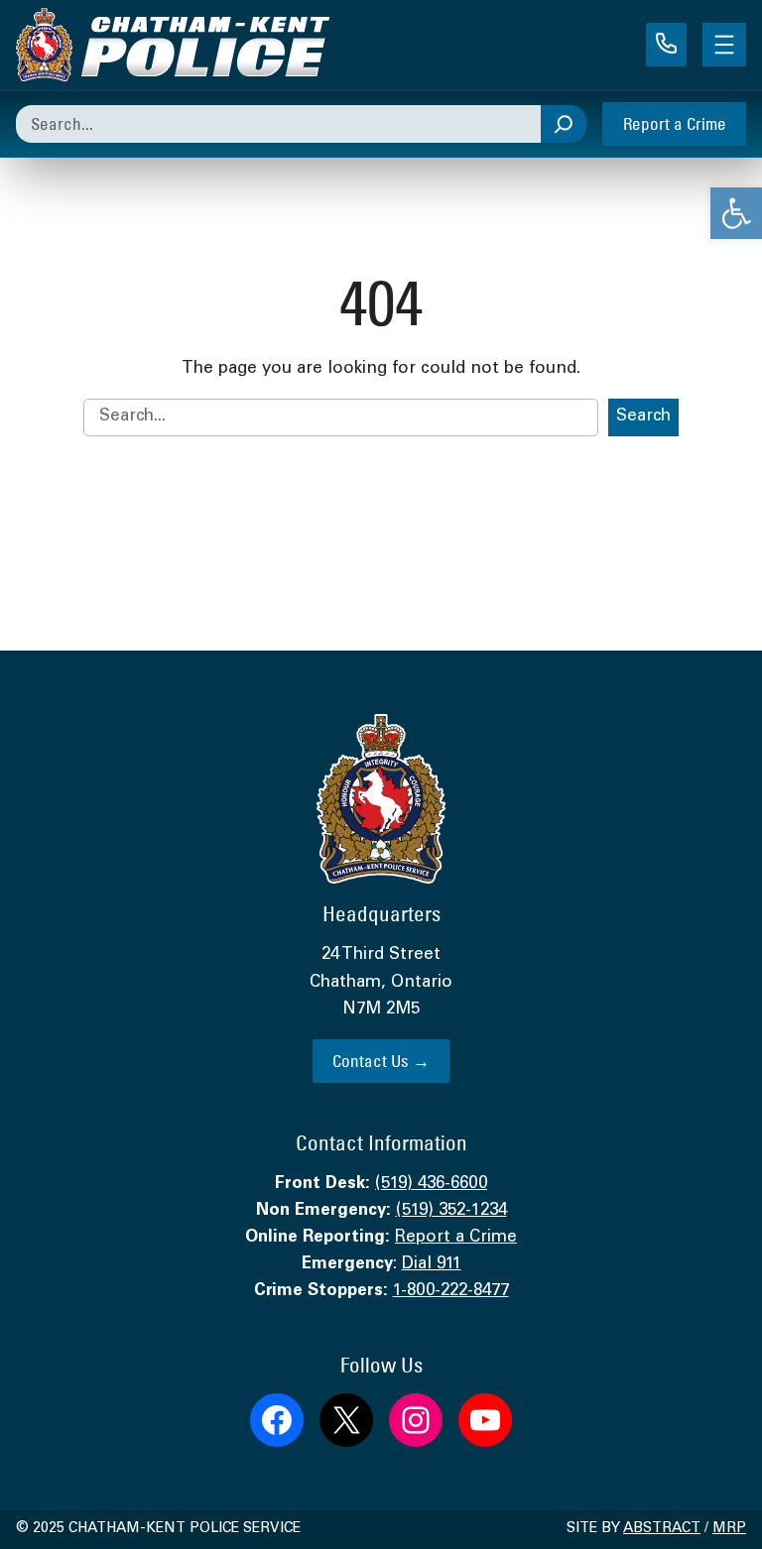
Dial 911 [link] (431, 1264)
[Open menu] (724, 44)
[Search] (563, 124)
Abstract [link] (661, 1529)
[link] (736, 213)
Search (643, 417)
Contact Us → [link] (381, 1060)
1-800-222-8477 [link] (451, 1291)
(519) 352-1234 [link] (451, 1211)
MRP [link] (729, 1529)
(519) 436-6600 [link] (431, 1184)
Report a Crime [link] (674, 123)
